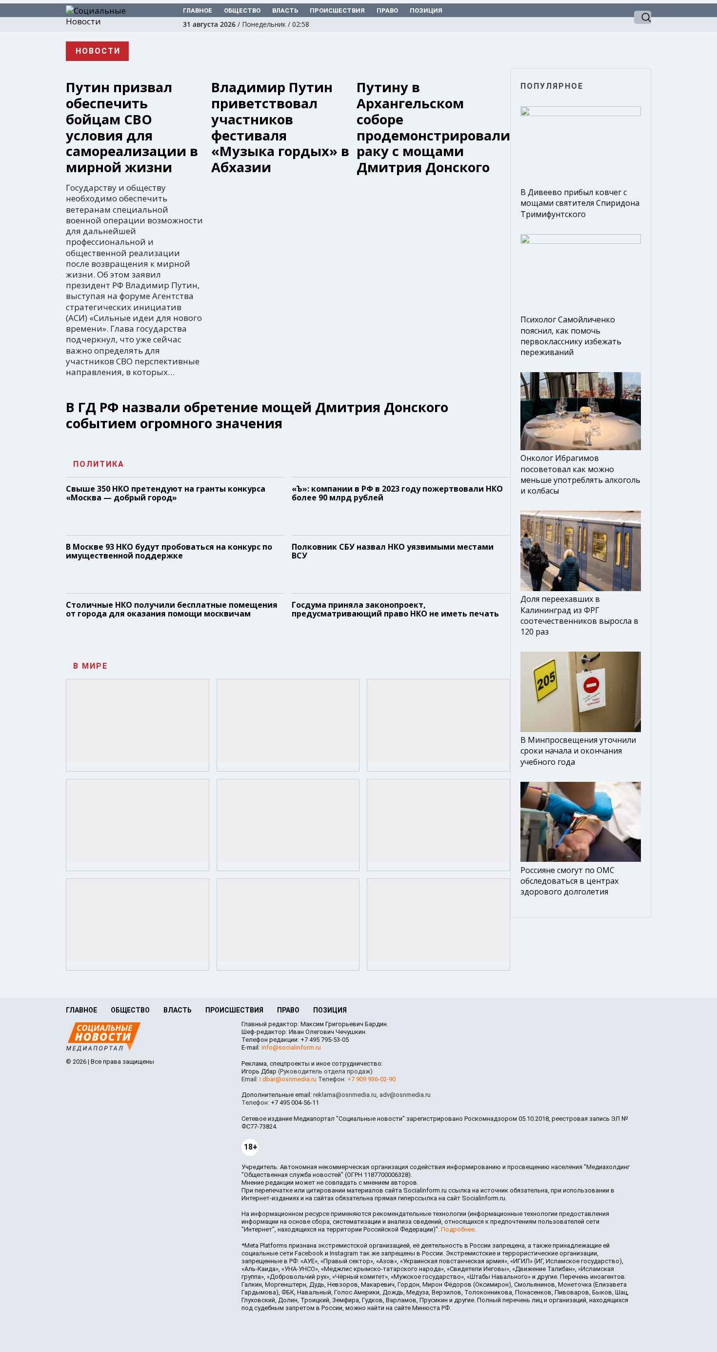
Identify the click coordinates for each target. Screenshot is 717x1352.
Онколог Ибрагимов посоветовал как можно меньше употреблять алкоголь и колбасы (580, 474)
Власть (285, 10)
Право (387, 10)
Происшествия (337, 10)
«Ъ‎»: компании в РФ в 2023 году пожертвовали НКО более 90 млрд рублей (397, 493)
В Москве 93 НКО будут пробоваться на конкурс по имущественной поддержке (169, 551)
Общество (242, 10)
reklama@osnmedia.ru (345, 1094)
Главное (197, 10)
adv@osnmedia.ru (405, 1094)
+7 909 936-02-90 (371, 1079)
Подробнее (458, 1229)
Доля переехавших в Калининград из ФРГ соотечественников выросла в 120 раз (579, 615)
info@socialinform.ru (291, 1047)
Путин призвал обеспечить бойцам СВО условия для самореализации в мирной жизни (132, 127)
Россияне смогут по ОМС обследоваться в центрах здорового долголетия (569, 881)
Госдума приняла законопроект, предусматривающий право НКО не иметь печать (395, 609)
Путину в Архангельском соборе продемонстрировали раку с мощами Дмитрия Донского (433, 127)
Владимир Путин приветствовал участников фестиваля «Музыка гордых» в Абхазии (280, 127)
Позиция (426, 10)
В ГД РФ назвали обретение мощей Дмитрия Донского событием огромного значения (257, 415)
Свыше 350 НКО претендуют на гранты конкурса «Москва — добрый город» (165, 493)
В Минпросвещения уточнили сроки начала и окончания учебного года (578, 751)
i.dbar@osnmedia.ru (288, 1079)
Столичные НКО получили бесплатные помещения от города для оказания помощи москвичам (172, 609)
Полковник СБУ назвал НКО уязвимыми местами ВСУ (393, 551)
